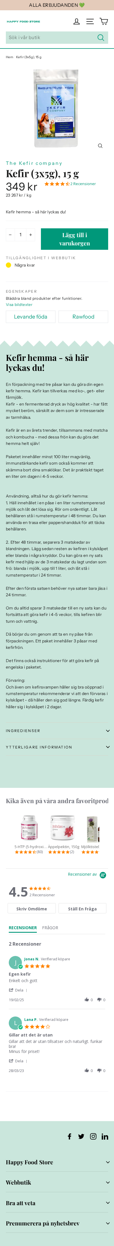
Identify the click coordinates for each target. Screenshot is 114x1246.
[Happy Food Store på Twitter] (81, 1136)
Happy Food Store (29, 1162)
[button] (19, 990)
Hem (9, 57)
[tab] (32, 908)
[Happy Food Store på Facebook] (69, 1136)
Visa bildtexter (19, 304)
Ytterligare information (39, 747)
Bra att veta (20, 1203)
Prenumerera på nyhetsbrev (43, 1223)
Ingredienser (23, 730)
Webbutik (18, 1182)
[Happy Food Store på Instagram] (93, 1136)
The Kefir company (34, 163)
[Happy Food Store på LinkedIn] (105, 1136)
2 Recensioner (83, 183)
